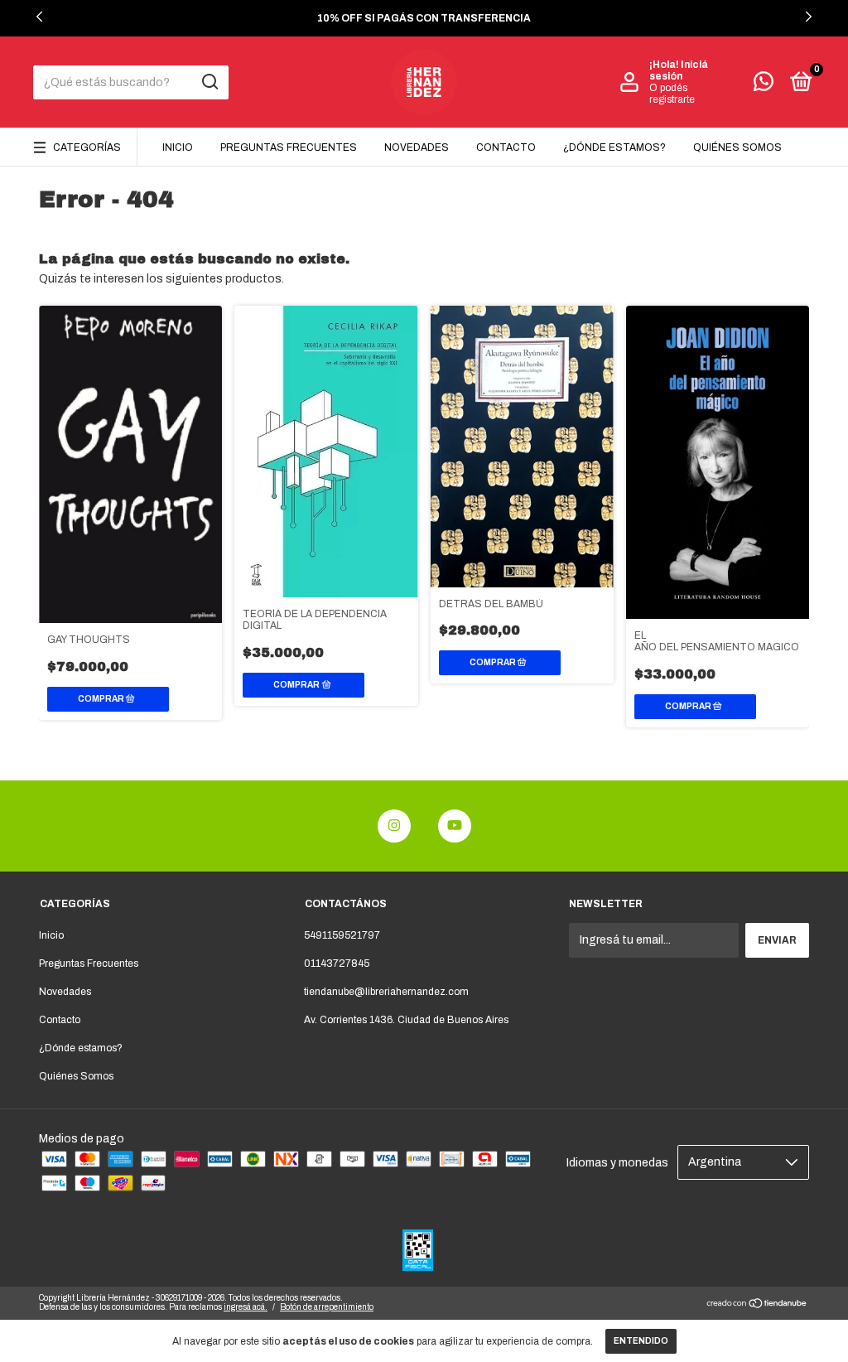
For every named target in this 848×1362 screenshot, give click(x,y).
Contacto (506, 147)
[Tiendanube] (757, 1305)
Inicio (177, 147)
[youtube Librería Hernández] (454, 826)
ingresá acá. (245, 1306)
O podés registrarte (672, 93)
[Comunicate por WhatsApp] (763, 85)
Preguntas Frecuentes (288, 147)
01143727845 (336, 963)
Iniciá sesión (678, 70)
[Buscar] (209, 82)
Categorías (87, 147)
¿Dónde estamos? (614, 147)
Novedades (416, 147)
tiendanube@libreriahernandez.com (386, 991)
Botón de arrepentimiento (326, 1306)
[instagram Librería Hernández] (394, 826)
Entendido (641, 1340)
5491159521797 (342, 935)
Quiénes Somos (737, 147)
